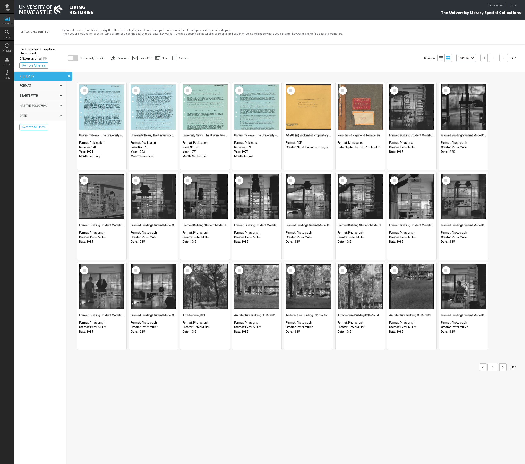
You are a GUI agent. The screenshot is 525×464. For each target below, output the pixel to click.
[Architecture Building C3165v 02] (308, 286)
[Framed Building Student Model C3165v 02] (153, 286)
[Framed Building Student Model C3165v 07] (308, 196)
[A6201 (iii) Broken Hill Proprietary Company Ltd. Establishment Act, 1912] (308, 107)
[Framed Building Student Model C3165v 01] (463, 286)
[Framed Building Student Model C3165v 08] (256, 196)
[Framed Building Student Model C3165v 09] (205, 196)
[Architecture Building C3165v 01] (256, 286)
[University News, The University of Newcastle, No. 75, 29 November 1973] (153, 107)
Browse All (7, 23)
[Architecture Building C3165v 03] (411, 286)
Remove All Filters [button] (34, 65)
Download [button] (119, 58)
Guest (500, 5)
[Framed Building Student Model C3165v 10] (153, 196)
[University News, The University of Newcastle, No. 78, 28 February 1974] (101, 107)
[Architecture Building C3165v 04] (360, 286)
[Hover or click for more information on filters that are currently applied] (45, 58)
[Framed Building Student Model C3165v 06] (360, 196)
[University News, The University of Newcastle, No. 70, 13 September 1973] (205, 107)
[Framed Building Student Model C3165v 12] (463, 107)
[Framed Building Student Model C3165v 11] (101, 196)
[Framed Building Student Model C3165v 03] (101, 286)
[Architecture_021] (205, 286)
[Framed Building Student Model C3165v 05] (411, 196)
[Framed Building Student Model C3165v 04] (463, 196)
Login (7, 64)
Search (7, 37)
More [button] (7, 78)
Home (7, 10)
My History (7, 50)
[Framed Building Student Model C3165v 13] (411, 107)
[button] (141, 58)
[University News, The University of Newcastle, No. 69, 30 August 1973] (256, 107)
